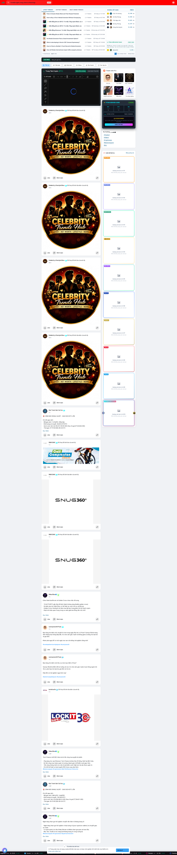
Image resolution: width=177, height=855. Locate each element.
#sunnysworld (65, 644)
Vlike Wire (52, 594)
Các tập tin (103, 65)
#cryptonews (57, 769)
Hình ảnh (69, 65)
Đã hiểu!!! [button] (120, 850)
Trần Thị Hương (117, 13)
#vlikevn (106, 137)
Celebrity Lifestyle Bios (57, 110)
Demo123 (115, 50)
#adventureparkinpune (49, 677)
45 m (50, 262)
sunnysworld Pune (55, 627)
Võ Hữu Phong (117, 17)
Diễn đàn (54, 53)
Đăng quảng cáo (130, 152)
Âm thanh (91, 65)
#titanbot (107, 135)
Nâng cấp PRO (119, 124)
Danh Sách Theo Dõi (93, 71)
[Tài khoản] (173, 2)
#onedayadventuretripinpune (51, 644)
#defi (63, 769)
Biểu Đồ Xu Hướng (80, 71)
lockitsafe (52, 689)
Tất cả (47, 65)
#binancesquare (48, 769)
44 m (50, 112)
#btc (105, 145)
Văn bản (57, 65)
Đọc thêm (46, 431)
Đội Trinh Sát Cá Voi (56, 410)
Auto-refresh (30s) (121, 53)
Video (80, 65)
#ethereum (68, 769)
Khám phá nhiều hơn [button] (54, 851)
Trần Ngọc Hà (116, 20)
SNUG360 (52, 442)
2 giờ (50, 753)
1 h (49, 412)
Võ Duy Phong (117, 23)
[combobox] (29, 3)
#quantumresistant (67, 833)
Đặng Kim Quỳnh (117, 27)
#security (75, 769)
